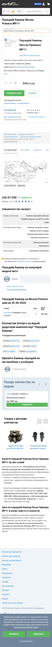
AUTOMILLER (10, 110)
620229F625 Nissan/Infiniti (29, 56)
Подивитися (27, 405)
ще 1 (6, 74)
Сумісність (37, 150)
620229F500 (14, 341)
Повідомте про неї (24, 261)
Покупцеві (6, 577)
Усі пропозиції (10, 150)
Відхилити (38, 634)
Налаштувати (26, 641)
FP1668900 (10, 351)
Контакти (5, 594)
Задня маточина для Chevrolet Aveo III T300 (15, 447)
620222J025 (14, 346)
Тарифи (5, 582)
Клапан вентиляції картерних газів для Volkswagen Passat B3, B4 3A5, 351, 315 (39, 447)
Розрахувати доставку (25, 67)
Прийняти (13, 634)
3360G (17, 394)
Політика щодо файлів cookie (26, 627)
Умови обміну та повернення (16, 103)
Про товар (25, 150)
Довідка (5, 590)
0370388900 (31, 351)
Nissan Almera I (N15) (15, 286)
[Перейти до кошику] (48, 4)
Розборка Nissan (19, 369)
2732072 (33, 346)
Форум (5, 599)
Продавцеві (7, 573)
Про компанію (8, 586)
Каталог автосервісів (11, 556)
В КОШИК (32, 93)
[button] (38, 4)
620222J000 (34, 341)
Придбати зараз (14, 93)
